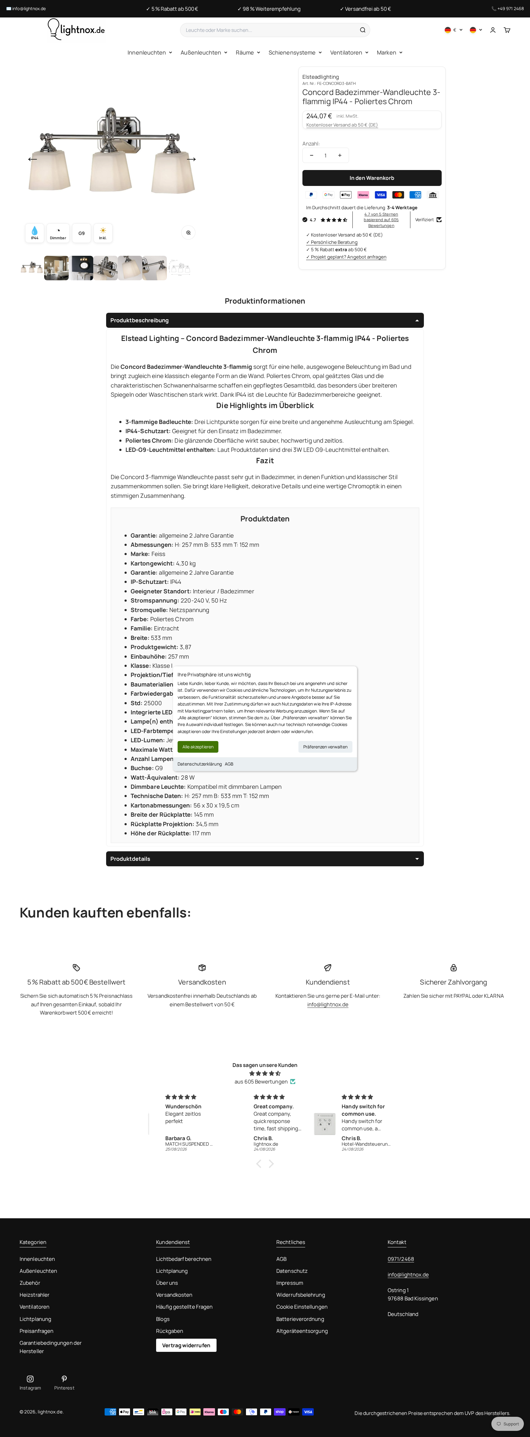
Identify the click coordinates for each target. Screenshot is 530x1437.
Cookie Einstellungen (302, 1306)
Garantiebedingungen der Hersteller (51, 1347)
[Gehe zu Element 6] (154, 268)
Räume (245, 52)
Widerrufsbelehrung (300, 1294)
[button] (260, 1163)
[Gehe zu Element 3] (81, 268)
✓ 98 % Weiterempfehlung (269, 8)
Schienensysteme (292, 52)
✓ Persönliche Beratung (332, 242)
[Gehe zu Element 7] (179, 268)
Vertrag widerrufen (186, 1345)
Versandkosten (174, 1294)
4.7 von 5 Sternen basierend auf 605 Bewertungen (381, 219)
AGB (229, 764)
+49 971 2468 (510, 8)
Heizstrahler (34, 1294)
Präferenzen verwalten (325, 747)
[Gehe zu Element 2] (56, 268)
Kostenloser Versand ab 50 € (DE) (342, 125)
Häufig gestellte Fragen (184, 1306)
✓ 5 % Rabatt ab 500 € (172, 8)
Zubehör (30, 1282)
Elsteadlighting (320, 76)
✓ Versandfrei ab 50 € (365, 8)
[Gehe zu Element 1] (32, 268)
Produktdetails (130, 858)
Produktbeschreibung (139, 320)
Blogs (162, 1318)
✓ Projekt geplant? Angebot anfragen (346, 257)
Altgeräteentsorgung (302, 1330)
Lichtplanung (35, 1318)
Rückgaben (169, 1330)
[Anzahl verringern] (312, 155)
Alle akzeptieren (197, 747)
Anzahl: (311, 143)
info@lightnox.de (29, 8)
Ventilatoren (346, 52)
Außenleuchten (201, 52)
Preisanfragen (36, 1330)
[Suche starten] (362, 30)
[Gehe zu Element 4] (105, 268)
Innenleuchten (147, 52)
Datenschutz (292, 1270)
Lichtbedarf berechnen (183, 1258)
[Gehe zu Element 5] (130, 268)
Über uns (167, 1282)
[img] (265, 1073)
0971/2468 (401, 1258)
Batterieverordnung (300, 1318)
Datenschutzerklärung (200, 764)
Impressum (289, 1282)
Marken (386, 52)
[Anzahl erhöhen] (340, 155)
